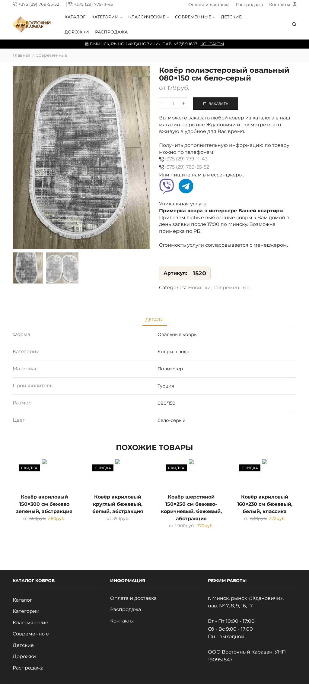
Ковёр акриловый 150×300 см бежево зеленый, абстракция (44, 504)
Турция (166, 386)
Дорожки (77, 32)
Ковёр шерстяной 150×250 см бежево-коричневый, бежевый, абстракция (191, 507)
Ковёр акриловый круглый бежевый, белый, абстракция (117, 504)
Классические (146, 17)
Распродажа (249, 4)
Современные (193, 17)
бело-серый (172, 420)
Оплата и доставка (209, 4)
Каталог (75, 17)
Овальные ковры (178, 334)
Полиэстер (170, 369)
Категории (105, 17)
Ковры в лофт (174, 351)
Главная (21, 55)
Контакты (279, 4)
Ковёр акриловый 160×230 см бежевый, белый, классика (264, 504)
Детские (231, 17)
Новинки (199, 287)
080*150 (166, 403)
